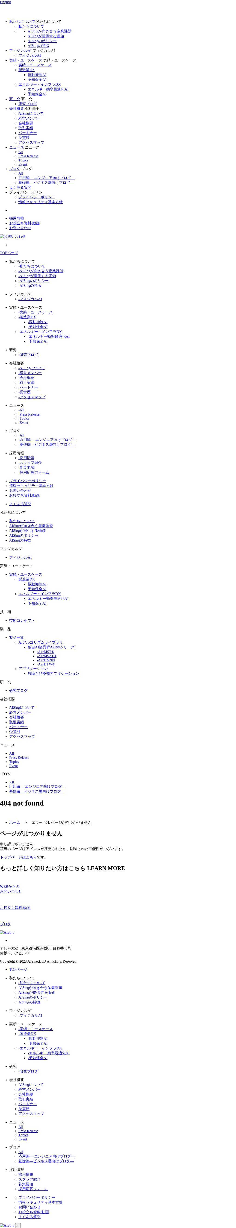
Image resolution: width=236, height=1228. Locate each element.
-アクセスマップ (31, 397)
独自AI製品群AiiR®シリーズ (51, 647)
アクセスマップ (31, 142)
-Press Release (28, 414)
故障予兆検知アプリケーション (53, 673)
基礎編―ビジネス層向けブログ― (46, 183)
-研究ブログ (28, 355)
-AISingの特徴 (29, 285)
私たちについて (31, 26)
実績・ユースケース (35, 65)
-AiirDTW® (46, 664)
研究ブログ (27, 104)
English (5, 2)
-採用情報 (26, 458)
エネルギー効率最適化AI (48, 89)
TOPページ (9, 253)
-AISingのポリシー (33, 281)
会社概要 (25, 123)
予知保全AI (37, 80)
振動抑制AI (37, 75)
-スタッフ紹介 (30, 463)
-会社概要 (26, 378)
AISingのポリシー (42, 41)
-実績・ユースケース (35, 312)
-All (21, 410)
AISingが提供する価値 (46, 36)
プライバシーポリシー (36, 197)
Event (22, 164)
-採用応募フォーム (33, 472)
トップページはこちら (18, 857)
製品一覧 (16, 637)
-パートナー (28, 387)
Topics (23, 160)
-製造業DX (27, 317)
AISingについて (31, 113)
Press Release (28, 156)
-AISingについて (31, 368)
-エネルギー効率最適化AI (49, 336)
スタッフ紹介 (29, 1179)
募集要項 (25, 1184)
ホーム (14, 822)
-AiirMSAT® (46, 656)
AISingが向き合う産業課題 (49, 31)
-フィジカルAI (30, 299)
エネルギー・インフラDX (39, 84)
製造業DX (26, 70)
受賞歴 (24, 138)
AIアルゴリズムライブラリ (40, 642)
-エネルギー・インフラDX (40, 332)
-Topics (23, 418)
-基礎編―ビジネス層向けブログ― (46, 444)
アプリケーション (33, 669)
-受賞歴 (24, 392)
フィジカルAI (29, 55)
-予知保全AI (37, 327)
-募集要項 (26, 467)
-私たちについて (31, 266)
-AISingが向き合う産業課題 (40, 271)
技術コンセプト (22, 620)
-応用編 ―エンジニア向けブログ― (47, 440)
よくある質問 (20, 187)
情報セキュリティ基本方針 (40, 202)
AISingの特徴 (38, 46)
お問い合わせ (20, 228)
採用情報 (16, 218)
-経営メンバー (30, 373)
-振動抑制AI (37, 322)
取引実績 (25, 128)
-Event (23, 423)
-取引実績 (26, 382)
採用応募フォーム (33, 1189)
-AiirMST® (45, 652)
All (20, 152)
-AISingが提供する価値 (37, 276)
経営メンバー (29, 118)
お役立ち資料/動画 (24, 223)
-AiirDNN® (46, 660)
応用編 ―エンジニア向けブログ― (46, 178)
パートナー (27, 133)
